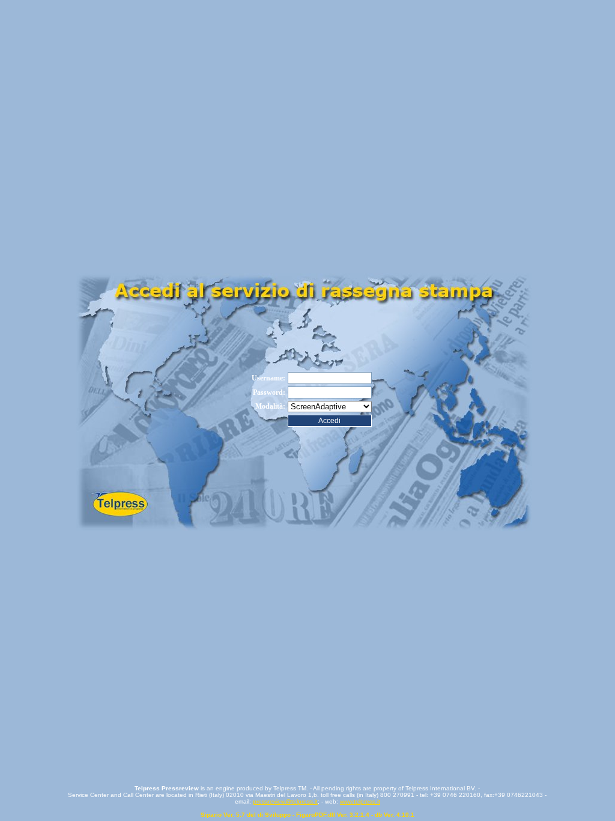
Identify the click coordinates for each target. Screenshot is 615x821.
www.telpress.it (360, 801)
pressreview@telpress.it (285, 801)
